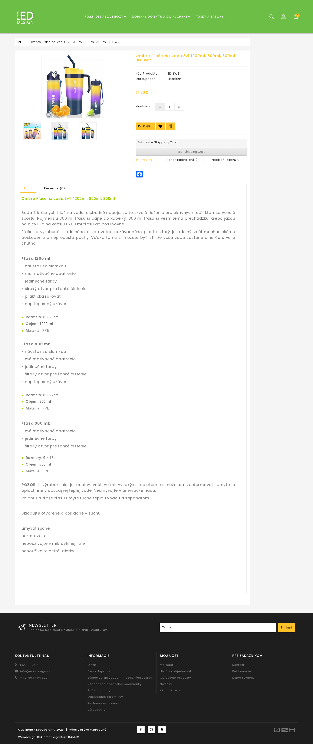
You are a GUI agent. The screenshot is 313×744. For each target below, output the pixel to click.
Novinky (166, 684)
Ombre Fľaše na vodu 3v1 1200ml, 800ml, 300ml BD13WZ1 (75, 42)
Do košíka (145, 126)
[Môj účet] (283, 16)
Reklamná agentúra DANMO (58, 737)
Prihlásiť (286, 627)
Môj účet (166, 665)
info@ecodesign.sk (35, 671)
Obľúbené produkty (175, 678)
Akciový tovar (170, 690)
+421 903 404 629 (34, 678)
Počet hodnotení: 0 (182, 160)
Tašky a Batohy (210, 16)
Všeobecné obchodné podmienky (115, 684)
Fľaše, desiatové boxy (104, 16)
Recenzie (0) (54, 188)
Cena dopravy (99, 671)
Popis (28, 188)
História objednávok (176, 671)
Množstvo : (142, 108)
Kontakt (238, 665)
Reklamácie (241, 671)
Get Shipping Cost (191, 152)
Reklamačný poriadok (105, 703)
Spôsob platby (99, 690)
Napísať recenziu (226, 160)
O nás (92, 665)
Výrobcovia (97, 710)
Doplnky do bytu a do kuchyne (159, 16)
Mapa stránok (243, 678)
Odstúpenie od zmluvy (105, 697)
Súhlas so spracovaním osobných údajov (120, 678)
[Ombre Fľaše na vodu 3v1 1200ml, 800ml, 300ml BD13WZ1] (73, 86)
